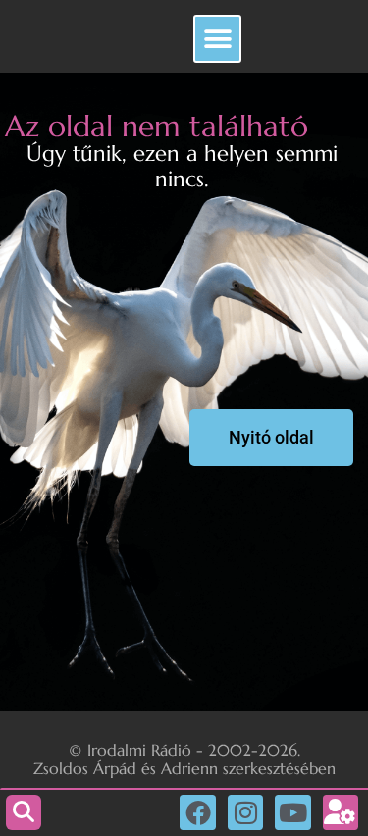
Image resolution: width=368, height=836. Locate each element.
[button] (217, 39)
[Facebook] (197, 812)
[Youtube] (292, 812)
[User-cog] (340, 812)
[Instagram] (245, 812)
